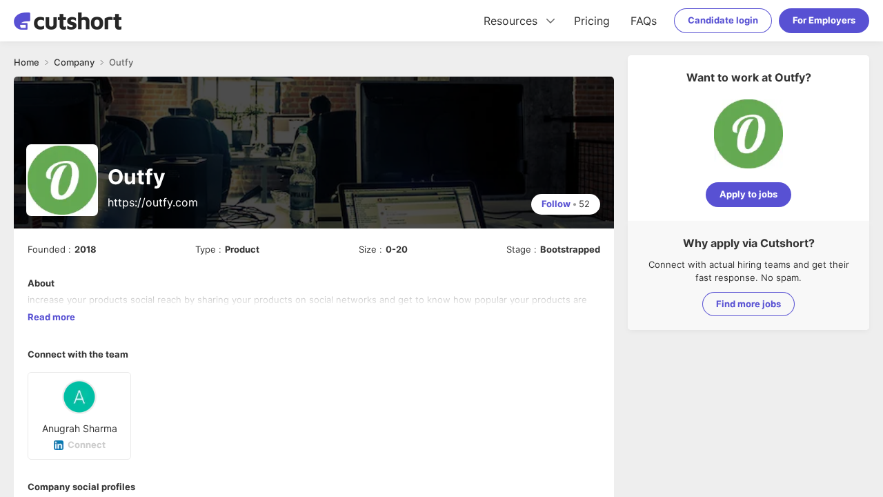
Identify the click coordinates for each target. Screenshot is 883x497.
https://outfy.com (153, 202)
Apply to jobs (748, 193)
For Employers (824, 20)
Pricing (592, 21)
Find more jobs (748, 303)
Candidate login (723, 20)
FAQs (644, 21)
